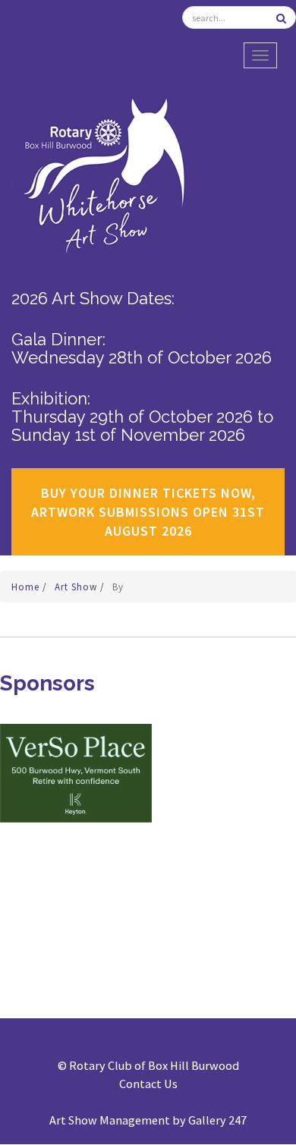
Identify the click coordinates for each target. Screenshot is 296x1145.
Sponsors (47, 683)
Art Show (77, 586)
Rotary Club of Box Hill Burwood (154, 1065)
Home (27, 586)
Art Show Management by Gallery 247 (148, 1120)
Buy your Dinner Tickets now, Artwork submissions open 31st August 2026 (148, 511)
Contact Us (148, 1083)
